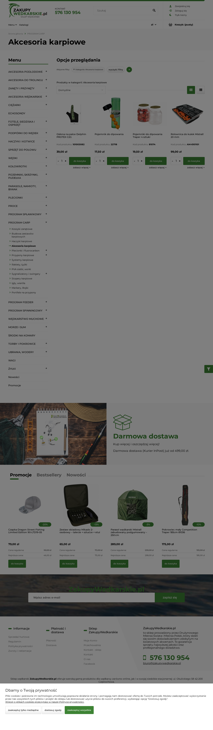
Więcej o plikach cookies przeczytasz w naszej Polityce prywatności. (44, 701)
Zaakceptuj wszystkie (79, 710)
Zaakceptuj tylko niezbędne (23, 710)
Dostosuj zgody (53, 710)
